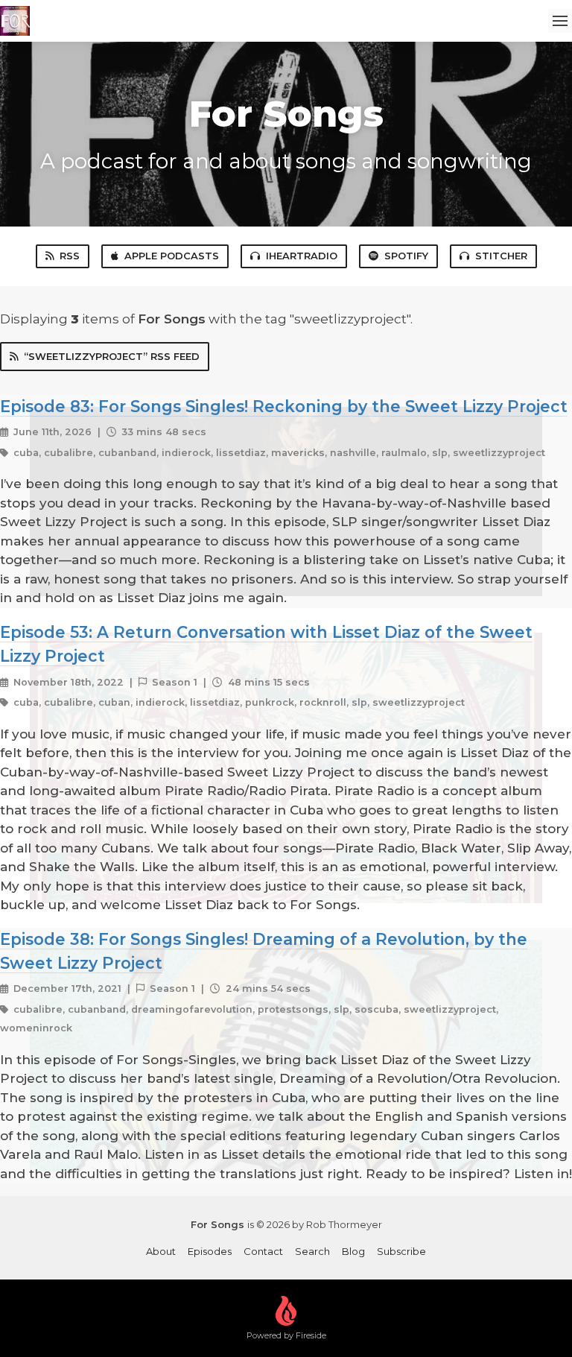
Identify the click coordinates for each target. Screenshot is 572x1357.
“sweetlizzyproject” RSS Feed (112, 356)
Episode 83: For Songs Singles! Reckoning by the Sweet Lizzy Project (284, 406)
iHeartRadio (301, 256)
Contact (263, 1251)
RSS (70, 256)
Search (312, 1251)
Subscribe (401, 1251)
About (161, 1251)
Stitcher (501, 256)
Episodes (210, 1251)
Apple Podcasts (171, 256)
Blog (353, 1251)
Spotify (406, 256)
